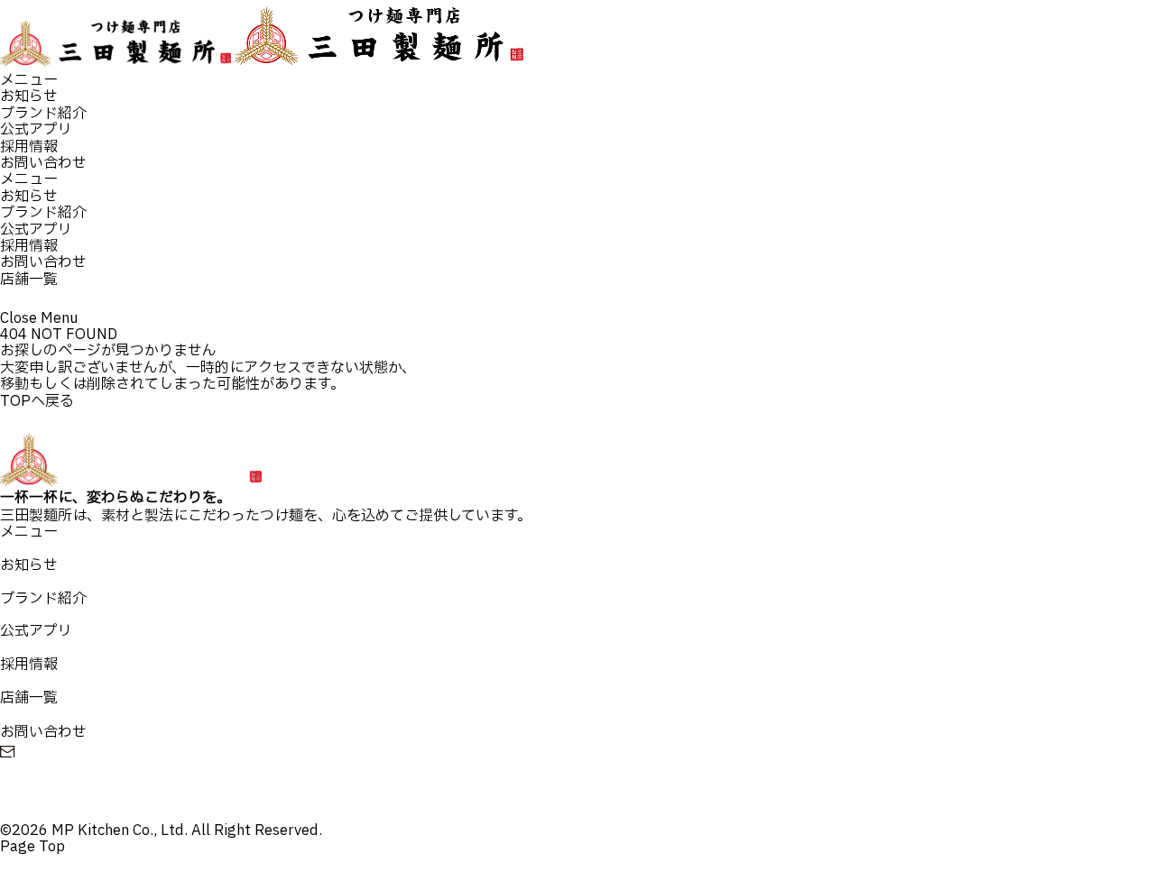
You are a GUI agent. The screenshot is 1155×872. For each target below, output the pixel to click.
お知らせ (29, 96)
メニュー (29, 80)
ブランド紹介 (43, 113)
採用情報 (29, 147)
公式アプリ (36, 130)
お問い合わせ (43, 163)
